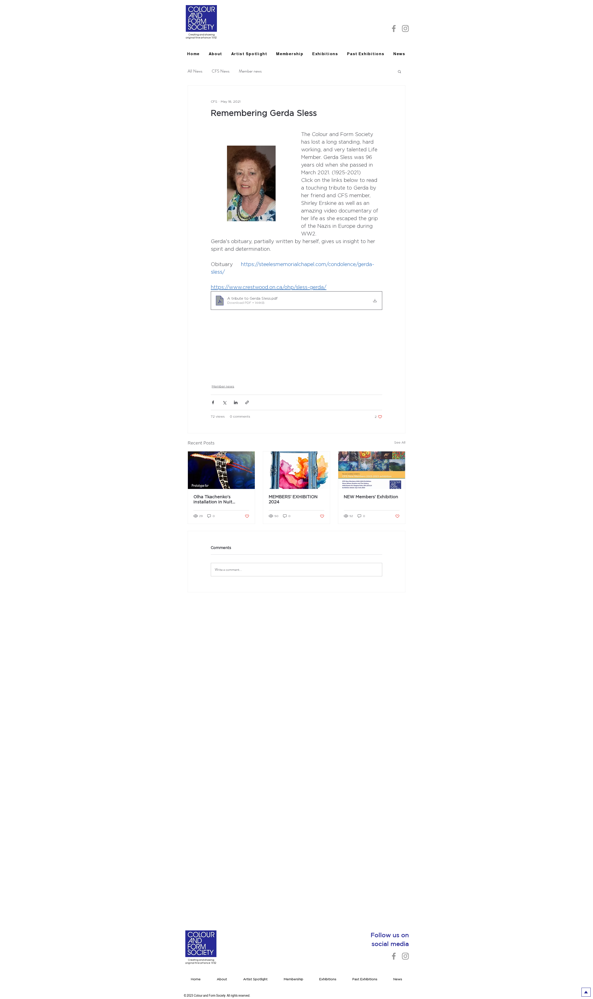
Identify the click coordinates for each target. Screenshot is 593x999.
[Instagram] (405, 28)
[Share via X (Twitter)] (224, 402)
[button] (366, 54)
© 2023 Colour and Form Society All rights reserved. (217, 995)
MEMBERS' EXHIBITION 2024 (293, 499)
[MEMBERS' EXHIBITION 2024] (296, 470)
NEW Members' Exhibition (371, 497)
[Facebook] (393, 28)
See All (399, 442)
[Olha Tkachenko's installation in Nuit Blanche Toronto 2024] (221, 470)
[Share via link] (247, 402)
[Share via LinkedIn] (235, 402)
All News (195, 71)
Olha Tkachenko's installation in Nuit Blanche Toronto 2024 (216, 500)
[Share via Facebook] (213, 402)
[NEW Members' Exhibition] (371, 470)
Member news (250, 71)
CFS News (221, 71)
